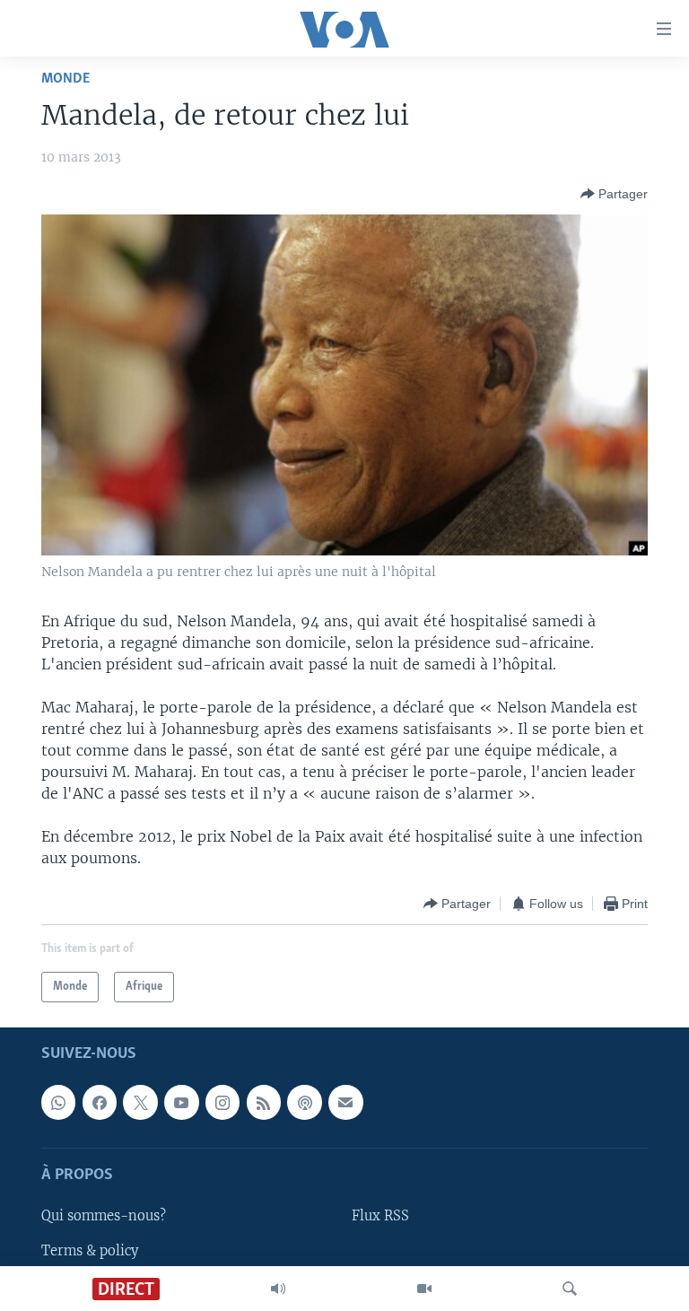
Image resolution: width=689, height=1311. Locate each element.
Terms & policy (89, 1251)
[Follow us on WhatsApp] (58, 1103)
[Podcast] (304, 1103)
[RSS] (264, 1103)
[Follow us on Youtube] (181, 1103)
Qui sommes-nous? (103, 1217)
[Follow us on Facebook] (100, 1103)
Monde (65, 78)
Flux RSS (380, 1217)
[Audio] (278, 1288)
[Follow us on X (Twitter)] (140, 1103)
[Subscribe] (345, 1103)
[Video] (424, 1288)
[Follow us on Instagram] (222, 1103)
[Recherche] (570, 1288)
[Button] (614, 194)
